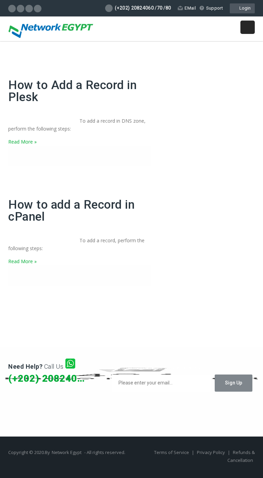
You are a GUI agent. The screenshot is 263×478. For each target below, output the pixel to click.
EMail (190, 8)
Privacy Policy (211, 452)
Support (214, 8)
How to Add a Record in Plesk (72, 91)
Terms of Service (172, 452)
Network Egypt (67, 452)
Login (244, 8)
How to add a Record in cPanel (71, 211)
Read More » (22, 141)
